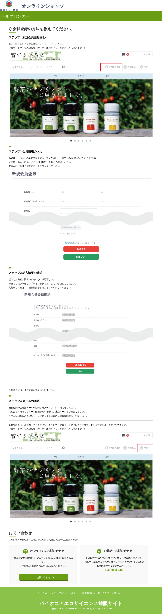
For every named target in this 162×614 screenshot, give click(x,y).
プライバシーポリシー (69, 593)
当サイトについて (46, 593)
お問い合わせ (43, 577)
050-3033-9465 (114, 570)
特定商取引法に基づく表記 (95, 593)
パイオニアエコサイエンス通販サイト (81, 603)
